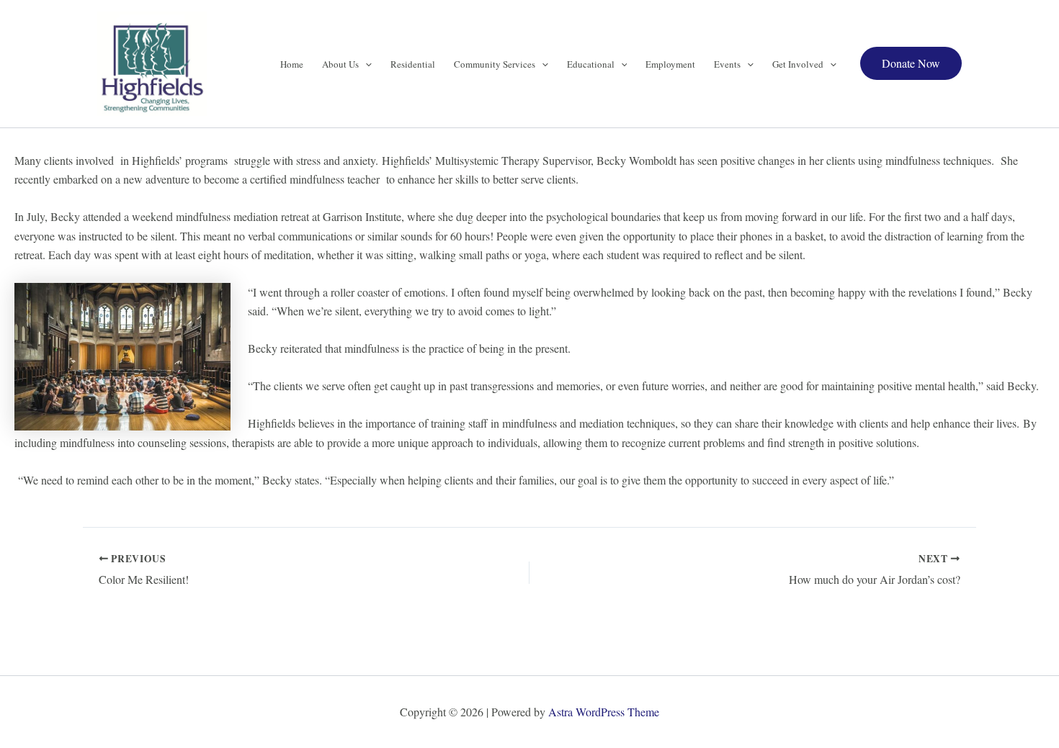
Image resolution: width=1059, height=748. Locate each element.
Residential (412, 64)
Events (727, 64)
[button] (365, 64)
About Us (340, 64)
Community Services (494, 64)
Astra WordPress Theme (603, 711)
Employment (670, 64)
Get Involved (797, 64)
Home (291, 64)
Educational (591, 64)
